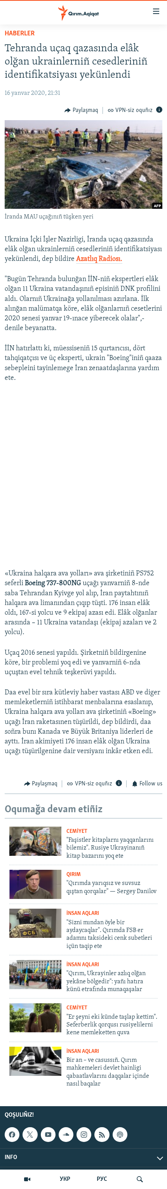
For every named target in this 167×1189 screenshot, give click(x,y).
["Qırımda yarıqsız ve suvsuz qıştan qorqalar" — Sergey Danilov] (35, 884)
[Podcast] (120, 1134)
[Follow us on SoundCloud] (66, 1134)
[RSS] (101, 1134)
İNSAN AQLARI (82, 913)
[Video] (27, 1179)
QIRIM (73, 875)
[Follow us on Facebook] (12, 1134)
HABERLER (20, 33)
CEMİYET (76, 831)
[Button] (81, 110)
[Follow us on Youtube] (48, 1134)
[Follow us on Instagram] (84, 1134)
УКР (65, 1179)
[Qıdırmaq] (139, 1179)
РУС (102, 1179)
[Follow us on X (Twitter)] (30, 1134)
